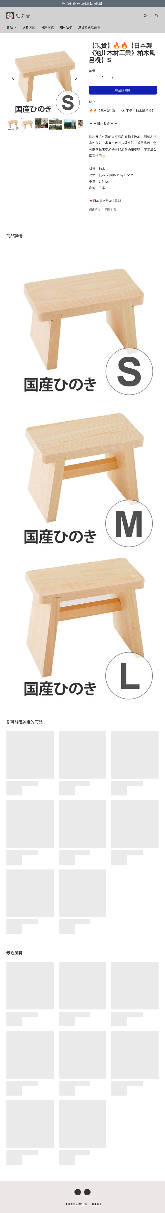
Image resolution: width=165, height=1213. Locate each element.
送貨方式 (29, 27)
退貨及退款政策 (89, 27)
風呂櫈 (96, 210)
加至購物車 (123, 90)
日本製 (112, 210)
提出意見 (97, 1204)
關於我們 (66, 27)
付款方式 (47, 27)
